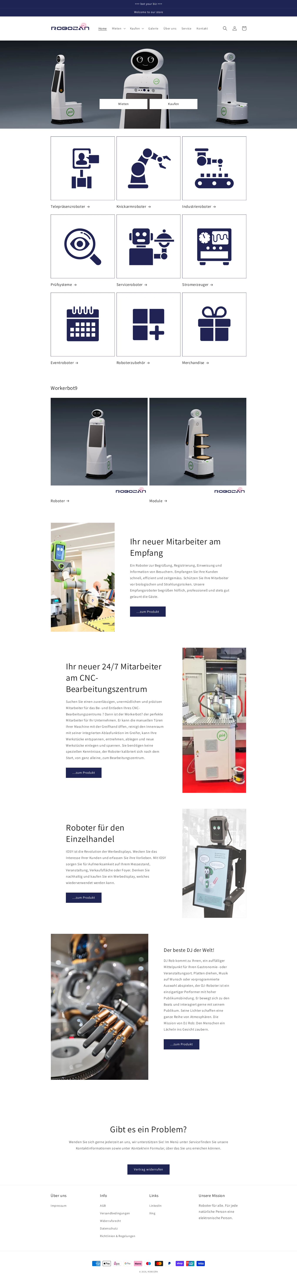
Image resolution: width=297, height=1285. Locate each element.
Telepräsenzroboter (68, 206)
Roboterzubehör (131, 362)
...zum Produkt (148, 612)
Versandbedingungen (115, 1213)
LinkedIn (155, 1206)
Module (156, 500)
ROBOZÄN (153, 1271)
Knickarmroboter (131, 206)
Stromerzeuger (195, 284)
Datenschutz (109, 1228)
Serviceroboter (130, 284)
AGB (103, 1206)
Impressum (59, 1206)
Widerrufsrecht (110, 1221)
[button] (118, 28)
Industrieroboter (196, 206)
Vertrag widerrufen (148, 1169)
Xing (152, 1213)
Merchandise (193, 362)
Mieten (123, 104)
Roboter (58, 500)
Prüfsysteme (61, 284)
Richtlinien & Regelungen (117, 1236)
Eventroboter (62, 362)
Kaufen (173, 104)
